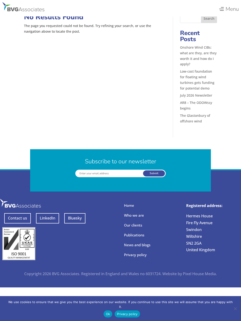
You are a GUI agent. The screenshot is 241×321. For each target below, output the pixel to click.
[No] (235, 308)
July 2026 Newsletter (196, 95)
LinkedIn (47, 218)
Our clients (133, 225)
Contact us (17, 218)
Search (209, 18)
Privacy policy (135, 254)
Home (129, 205)
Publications (134, 235)
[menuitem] (229, 8)
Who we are (134, 215)
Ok (108, 314)
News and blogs (137, 245)
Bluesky (75, 218)
